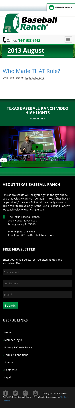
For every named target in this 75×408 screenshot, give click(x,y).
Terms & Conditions (16, 355)
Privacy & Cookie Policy (18, 347)
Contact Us (10, 370)
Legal (7, 377)
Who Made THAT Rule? (31, 71)
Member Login (13, 340)
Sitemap (9, 362)
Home (7, 332)
